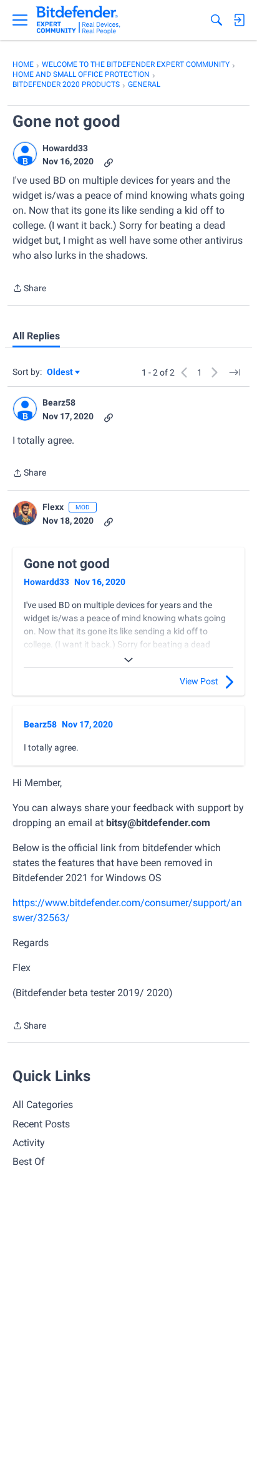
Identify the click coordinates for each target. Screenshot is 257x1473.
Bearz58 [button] (58, 402)
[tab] (36, 336)
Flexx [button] (53, 507)
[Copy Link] (108, 161)
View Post (199, 681)
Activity (28, 1143)
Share (29, 289)
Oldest (60, 373)
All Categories (42, 1105)
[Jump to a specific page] (235, 372)
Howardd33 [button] (65, 148)
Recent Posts (41, 1124)
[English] (78, 20)
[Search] (216, 20)
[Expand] (128, 659)
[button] (24, 153)
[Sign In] (239, 20)
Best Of (28, 1161)
